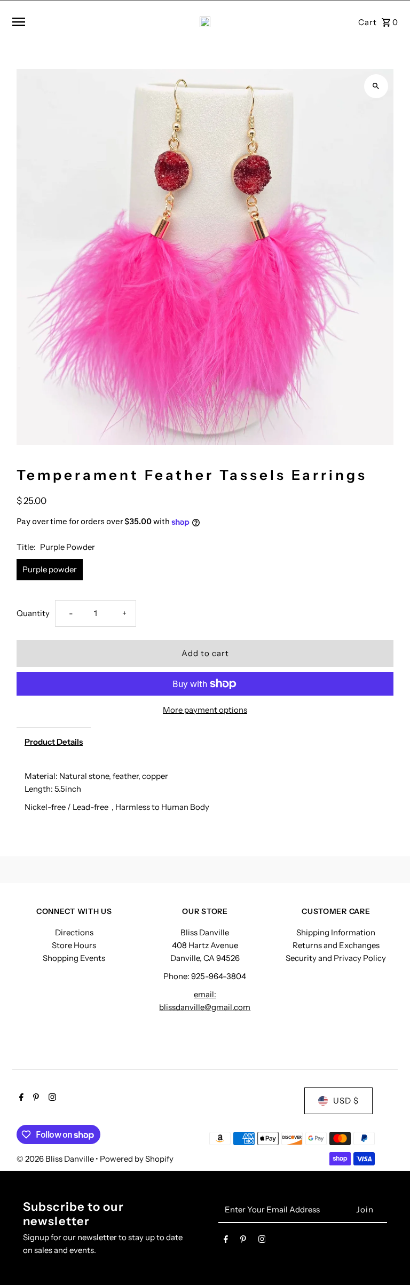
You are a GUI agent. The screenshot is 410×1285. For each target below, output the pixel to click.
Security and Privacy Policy (336, 958)
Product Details (54, 742)
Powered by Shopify (137, 1159)
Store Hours (74, 945)
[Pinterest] (34, 1098)
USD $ (346, 1100)
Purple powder (49, 569)
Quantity (33, 613)
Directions (74, 932)
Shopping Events (74, 958)
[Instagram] (51, 1098)
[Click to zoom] (376, 86)
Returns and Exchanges (336, 945)
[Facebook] (20, 1098)
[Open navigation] (78, 22)
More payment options (205, 710)
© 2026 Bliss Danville (56, 1159)
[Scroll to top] (387, 1257)
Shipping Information (335, 932)
